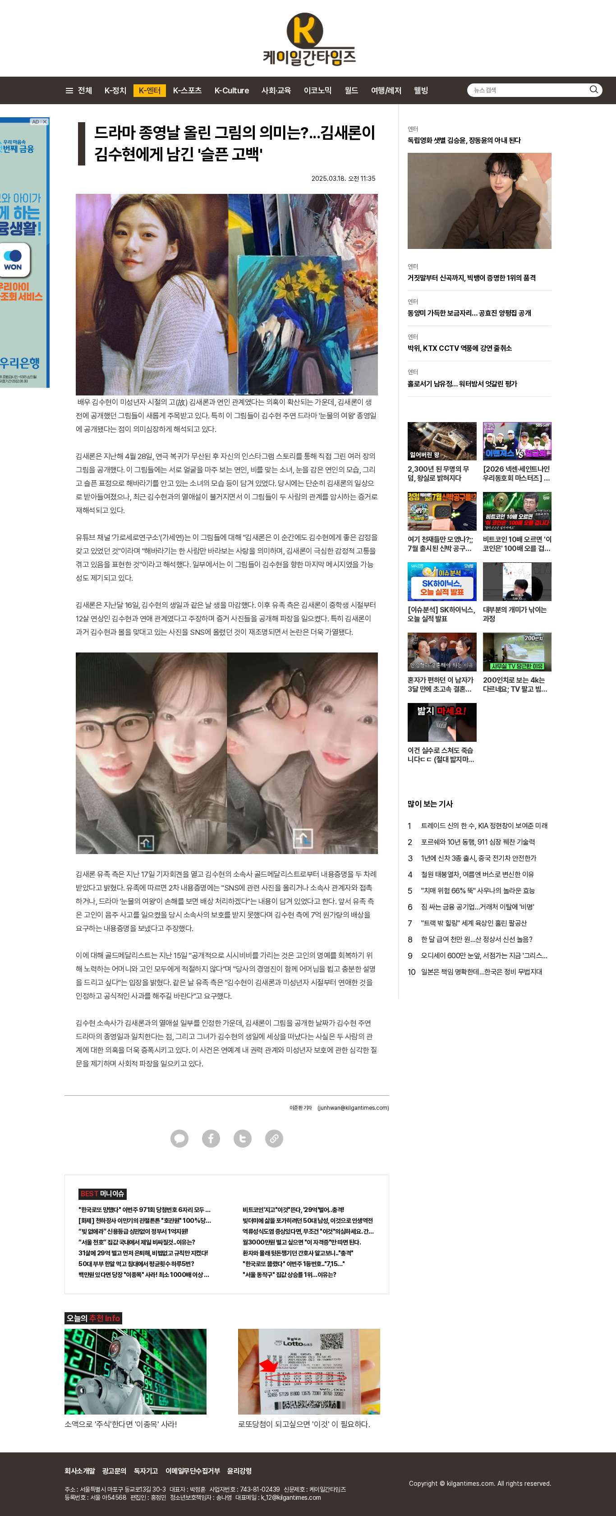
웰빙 (421, 90)
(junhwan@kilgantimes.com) (353, 1108)
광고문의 (114, 1471)
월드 (352, 90)
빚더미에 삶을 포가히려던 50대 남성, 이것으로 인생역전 (308, 1220)
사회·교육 (276, 90)
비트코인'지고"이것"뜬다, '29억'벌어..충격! (294, 1209)
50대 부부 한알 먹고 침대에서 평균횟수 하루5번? (136, 1264)
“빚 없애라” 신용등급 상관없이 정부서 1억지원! (133, 1231)
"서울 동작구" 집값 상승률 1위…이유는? (289, 1274)
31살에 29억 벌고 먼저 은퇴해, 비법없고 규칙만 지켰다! (143, 1253)
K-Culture (232, 90)
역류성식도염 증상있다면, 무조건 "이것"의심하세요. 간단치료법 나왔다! (309, 1231)
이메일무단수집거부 (193, 1471)
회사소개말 (79, 1471)
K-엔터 (150, 90)
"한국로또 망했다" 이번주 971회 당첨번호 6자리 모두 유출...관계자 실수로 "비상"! (144, 1209)
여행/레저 (386, 90)
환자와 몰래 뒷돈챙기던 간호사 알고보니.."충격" (298, 1253)
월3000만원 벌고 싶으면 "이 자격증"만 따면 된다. (302, 1242)
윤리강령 (239, 1471)
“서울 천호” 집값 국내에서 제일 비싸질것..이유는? (136, 1242)
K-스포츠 (187, 90)
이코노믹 (318, 90)
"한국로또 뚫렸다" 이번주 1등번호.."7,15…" (294, 1264)
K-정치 (115, 90)
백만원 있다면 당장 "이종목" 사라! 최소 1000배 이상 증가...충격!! (144, 1274)
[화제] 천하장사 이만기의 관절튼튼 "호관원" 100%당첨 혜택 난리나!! (144, 1220)
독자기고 (146, 1471)
